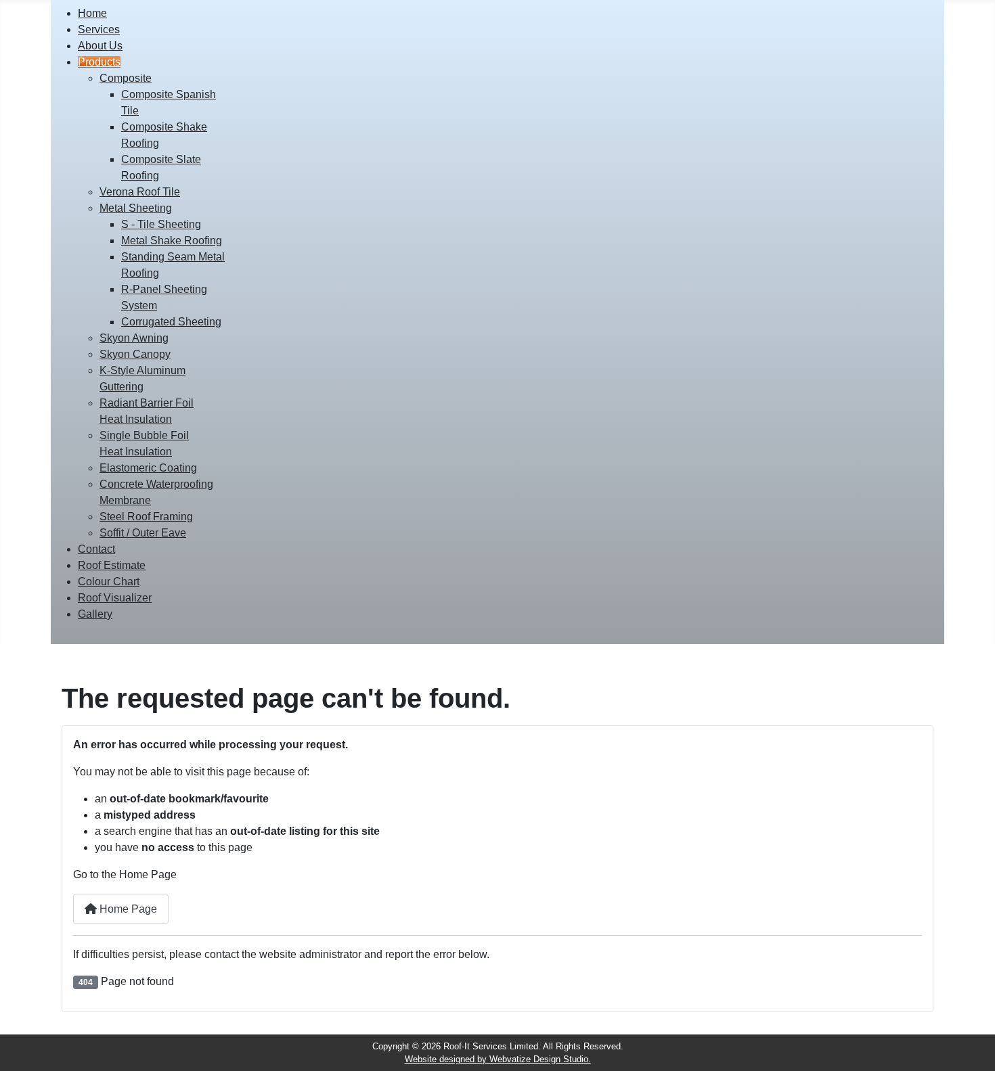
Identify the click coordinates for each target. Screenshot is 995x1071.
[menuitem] (92, 13)
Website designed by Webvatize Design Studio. (498, 1059)
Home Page (127, 909)
